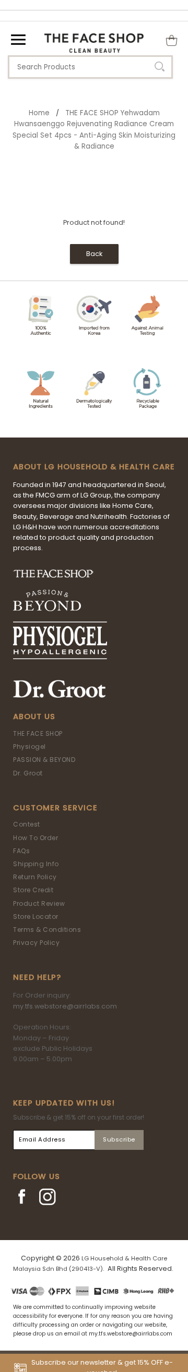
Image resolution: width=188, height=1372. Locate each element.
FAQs (21, 850)
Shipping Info (36, 863)
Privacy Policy (36, 942)
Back (94, 253)
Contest (26, 824)
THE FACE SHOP (38, 733)
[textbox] (90, 67)
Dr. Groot (28, 773)
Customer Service (55, 808)
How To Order (35, 837)
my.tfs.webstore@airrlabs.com (65, 1006)
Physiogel (29, 746)
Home (39, 113)
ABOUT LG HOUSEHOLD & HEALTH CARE (94, 467)
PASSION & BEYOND (44, 759)
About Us (34, 716)
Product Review (39, 903)
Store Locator (35, 916)
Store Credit (33, 889)
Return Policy (35, 876)
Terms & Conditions (47, 929)
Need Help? (37, 977)
